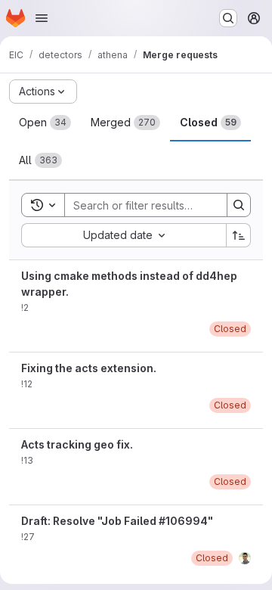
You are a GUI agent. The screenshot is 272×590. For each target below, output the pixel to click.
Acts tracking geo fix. (77, 444)
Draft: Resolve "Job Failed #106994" (117, 520)
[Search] (239, 205)
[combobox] (123, 235)
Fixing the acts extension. (88, 368)
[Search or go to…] (228, 18)
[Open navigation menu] (41, 18)
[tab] (45, 122)
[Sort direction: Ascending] (239, 235)
